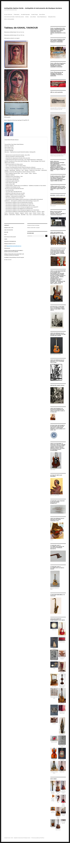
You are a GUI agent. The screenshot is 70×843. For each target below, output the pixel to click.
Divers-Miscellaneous (41, 16)
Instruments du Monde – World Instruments (14, 16)
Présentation (16, 14)
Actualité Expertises (25, 14)
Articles (27, 16)
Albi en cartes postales (9, 19)
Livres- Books (33, 16)
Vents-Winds (42, 14)
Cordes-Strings (34, 14)
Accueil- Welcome (8, 14)
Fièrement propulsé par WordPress (37, 837)
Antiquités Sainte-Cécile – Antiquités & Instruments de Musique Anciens (33, 8)
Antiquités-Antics (51, 16)
